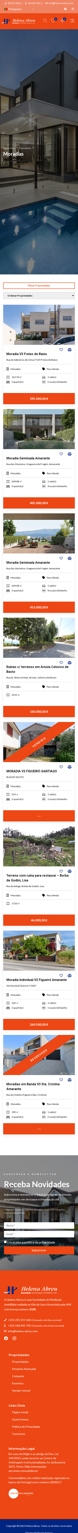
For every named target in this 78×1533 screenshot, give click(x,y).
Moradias (16, 369)
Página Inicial (9, 148)
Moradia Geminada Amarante (28, 458)
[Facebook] (6, 1338)
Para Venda (53, 369)
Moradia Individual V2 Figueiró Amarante (36, 980)
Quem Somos (20, 1419)
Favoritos (18, 1383)
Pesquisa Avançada (24, 1369)
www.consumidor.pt (25, 1470)
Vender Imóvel (21, 1390)
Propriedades (25, 148)
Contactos (18, 1434)
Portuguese (15, 9)
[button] (39, 285)
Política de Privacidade (26, 1426)
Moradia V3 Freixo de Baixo (26, 354)
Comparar (18, 1376)
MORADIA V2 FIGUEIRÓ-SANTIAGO (31, 771)
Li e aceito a (31, 1242)
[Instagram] (14, 1338)
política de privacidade (39, 1242)
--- (39, 816)
